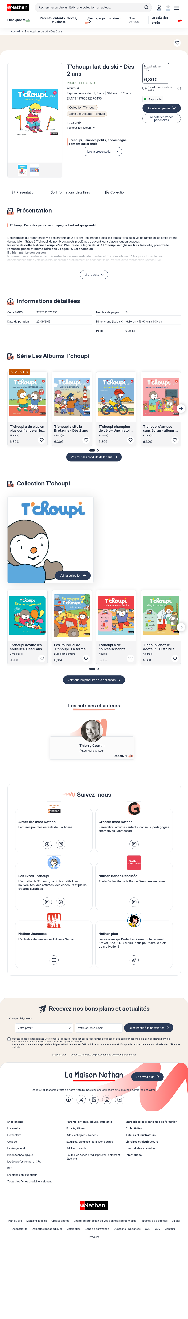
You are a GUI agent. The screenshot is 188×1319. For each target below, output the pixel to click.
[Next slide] (181, 408)
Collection (118, 192)
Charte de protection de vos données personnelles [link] (105, 1220)
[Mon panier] (168, 7)
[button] (35, 113)
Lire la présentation (99, 151)
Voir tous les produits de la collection (92, 680)
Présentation (25, 192)
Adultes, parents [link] (76, 1148)
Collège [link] (12, 1141)
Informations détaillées (73, 192)
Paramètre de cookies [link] (154, 1220)
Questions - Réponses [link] (127, 1228)
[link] (47, 844)
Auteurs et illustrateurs (141, 1135)
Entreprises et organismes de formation (151, 1121)
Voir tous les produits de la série (91, 457)
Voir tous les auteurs (79, 127)
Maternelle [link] (13, 1128)
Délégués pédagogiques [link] (47, 1228)
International (134, 1154)
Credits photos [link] (60, 1220)
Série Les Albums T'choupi (87, 114)
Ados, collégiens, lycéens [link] (82, 1135)
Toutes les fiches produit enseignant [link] (29, 1181)
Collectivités (134, 1128)
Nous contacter (134, 20)
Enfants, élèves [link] (75, 1128)
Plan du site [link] (15, 1220)
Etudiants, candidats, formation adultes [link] (89, 1141)
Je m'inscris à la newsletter (146, 1028)
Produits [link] (94, 1236)
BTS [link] (9, 1168)
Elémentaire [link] (14, 1135)
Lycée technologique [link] (20, 1154)
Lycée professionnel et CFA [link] (24, 1161)
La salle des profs (159, 20)
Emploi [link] (176, 1220)
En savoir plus (59, 1054)
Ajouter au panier (159, 108)
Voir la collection (70, 575)
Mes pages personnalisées (104, 18)
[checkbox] (9, 1039)
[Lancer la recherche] (146, 7)
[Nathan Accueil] (18, 7)
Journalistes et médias (141, 1148)
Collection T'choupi (82, 107)
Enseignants (15, 1121)
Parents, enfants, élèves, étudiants (89, 1121)
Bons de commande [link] (97, 1228)
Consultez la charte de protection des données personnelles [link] (103, 1054)
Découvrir (120, 756)
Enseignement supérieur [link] (22, 1174)
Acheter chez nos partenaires (161, 118)
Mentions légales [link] (36, 1220)
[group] (22, 170)
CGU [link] (148, 1228)
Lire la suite (91, 274)
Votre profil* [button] (25, 1027)
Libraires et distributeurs (142, 1141)
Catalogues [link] (74, 1228)
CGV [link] (157, 1228)
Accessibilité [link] (20, 1228)
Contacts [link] (170, 1228)
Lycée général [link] (16, 1148)
